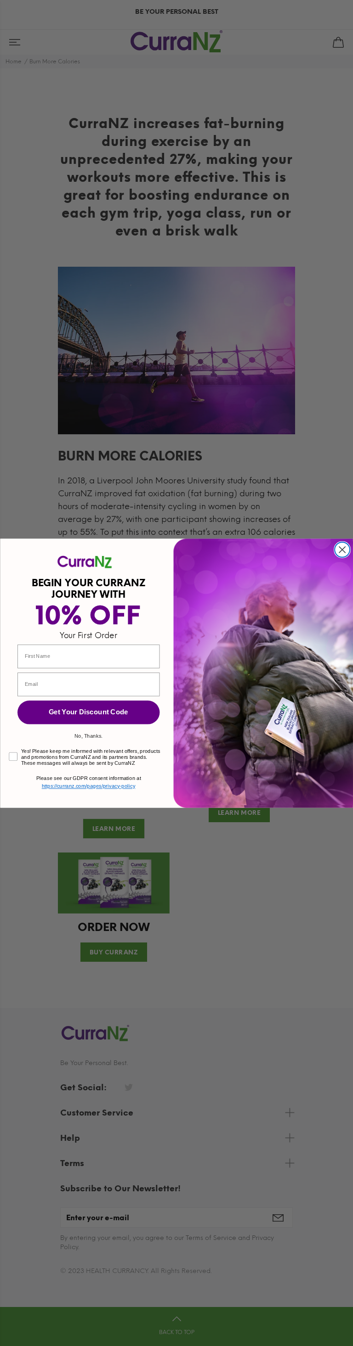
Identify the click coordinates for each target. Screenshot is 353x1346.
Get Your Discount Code (88, 711)
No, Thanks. (88, 735)
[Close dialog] (342, 549)
